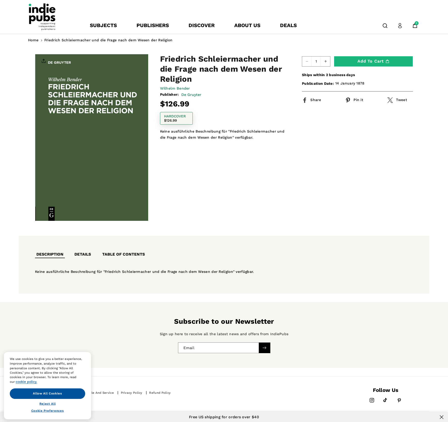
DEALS (288, 25)
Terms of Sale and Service (93, 392)
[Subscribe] (264, 347)
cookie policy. (26, 381)
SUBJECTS (103, 25)
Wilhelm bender (175, 88)
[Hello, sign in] (400, 26)
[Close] (442, 417)
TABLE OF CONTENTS (123, 254)
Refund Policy (160, 392)
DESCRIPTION (49, 254)
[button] (385, 26)
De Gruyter (191, 95)
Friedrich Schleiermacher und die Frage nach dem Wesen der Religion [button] (108, 40)
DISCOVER (202, 25)
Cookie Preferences (47, 410)
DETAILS (82, 254)
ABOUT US (247, 25)
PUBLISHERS (152, 25)
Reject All (47, 403)
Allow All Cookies (47, 393)
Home (33, 40)
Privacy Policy (131, 392)
